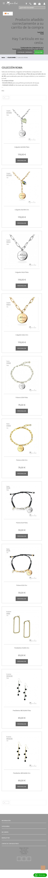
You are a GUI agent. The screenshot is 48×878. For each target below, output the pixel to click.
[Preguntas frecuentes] (26, 4)
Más (3, 91)
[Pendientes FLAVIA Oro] (22, 625)
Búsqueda (24, 850)
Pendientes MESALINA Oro (21, 773)
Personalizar (21, 160)
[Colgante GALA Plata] (22, 249)
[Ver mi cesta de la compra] (30, 4)
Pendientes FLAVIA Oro (21, 648)
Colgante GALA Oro (22, 335)
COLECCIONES (11, 58)
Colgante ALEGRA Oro (22, 209)
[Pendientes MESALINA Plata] (22, 687)
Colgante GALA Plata (21, 272)
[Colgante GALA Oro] (22, 312)
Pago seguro (24, 852)
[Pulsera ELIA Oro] (22, 562)
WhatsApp (42, 875)
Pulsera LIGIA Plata (22, 397)
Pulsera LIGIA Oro (21, 460)
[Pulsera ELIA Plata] (22, 499)
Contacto (24, 853)
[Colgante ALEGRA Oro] (22, 186)
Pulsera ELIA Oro (21, 585)
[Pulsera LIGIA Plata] (22, 374)
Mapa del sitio (24, 848)
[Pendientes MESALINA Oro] (22, 750)
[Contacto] (35, 4)
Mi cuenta (5, 832)
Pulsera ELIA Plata (22, 522)
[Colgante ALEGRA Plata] (22, 124)
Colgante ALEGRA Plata (21, 147)
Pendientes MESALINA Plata (22, 710)
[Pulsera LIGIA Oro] (22, 437)
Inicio (3, 58)
